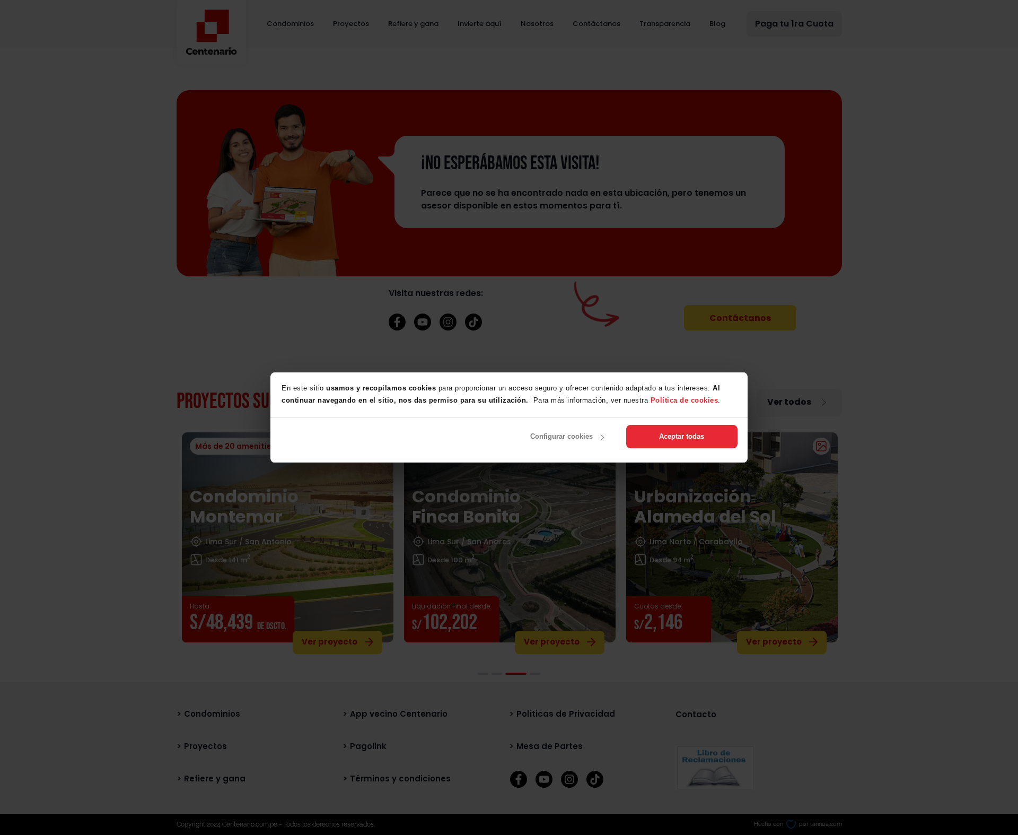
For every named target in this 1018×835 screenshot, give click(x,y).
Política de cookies (684, 400)
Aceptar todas (681, 436)
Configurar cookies (561, 436)
